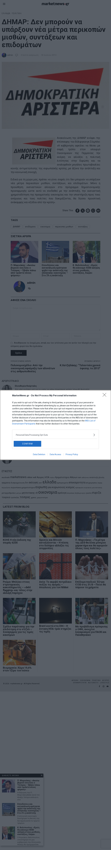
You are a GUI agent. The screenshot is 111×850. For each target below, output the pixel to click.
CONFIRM (27, 444)
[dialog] (55, 425)
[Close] (105, 395)
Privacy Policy (72, 454)
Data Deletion (39, 454)
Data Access (55, 454)
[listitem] (55, 434)
